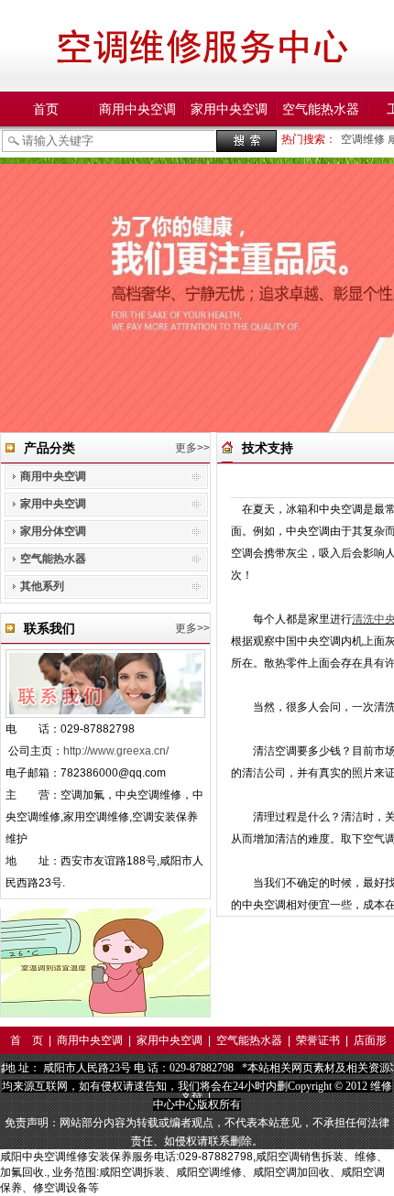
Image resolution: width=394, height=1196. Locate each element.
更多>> (192, 447)
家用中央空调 (229, 109)
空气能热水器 (320, 109)
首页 (46, 109)
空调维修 (364, 139)
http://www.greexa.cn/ (116, 751)
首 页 (26, 1040)
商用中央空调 (137, 109)
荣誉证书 (318, 1040)
